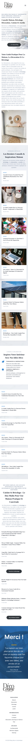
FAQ (14, 722)
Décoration (14, 702)
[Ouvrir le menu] (26, 5)
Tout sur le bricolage (14, 571)
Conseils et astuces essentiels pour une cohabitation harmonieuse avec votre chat (13, 176)
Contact (14, 715)
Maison (5, 172)
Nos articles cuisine (14, 617)
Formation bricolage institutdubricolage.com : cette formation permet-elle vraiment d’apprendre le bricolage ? (13, 533)
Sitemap (14, 732)
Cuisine (14, 706)
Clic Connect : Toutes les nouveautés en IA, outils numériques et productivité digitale (13, 271)
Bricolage (14, 704)
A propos (14, 717)
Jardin (14, 708)
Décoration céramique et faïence (14, 719)
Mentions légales (14, 730)
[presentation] (14, 195)
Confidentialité (14, 728)
